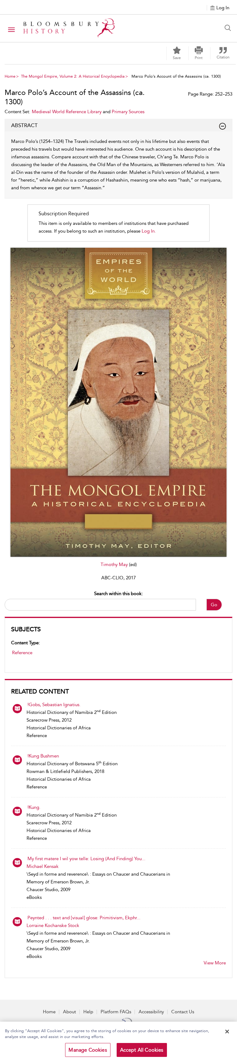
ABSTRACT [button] (24, 125)
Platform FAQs (116, 1012)
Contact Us (182, 1012)
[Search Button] (229, 28)
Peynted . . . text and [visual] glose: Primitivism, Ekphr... (83, 918)
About (69, 1012)
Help (88, 1012)
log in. (149, 231)
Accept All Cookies (142, 1050)
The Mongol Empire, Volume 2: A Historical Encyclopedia (73, 76)
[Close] (227, 1031)
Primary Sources (128, 111)
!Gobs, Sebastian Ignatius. (54, 704)
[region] (118, 1041)
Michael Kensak (43, 866)
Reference (22, 652)
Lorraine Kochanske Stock (53, 925)
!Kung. (33, 807)
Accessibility (151, 1012)
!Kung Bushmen (43, 756)
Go (214, 604)
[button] (199, 53)
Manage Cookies (88, 1050)
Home (10, 76)
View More (215, 963)
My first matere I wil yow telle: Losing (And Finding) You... (86, 858)
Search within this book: (118, 593)
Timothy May (115, 564)
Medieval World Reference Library (67, 111)
